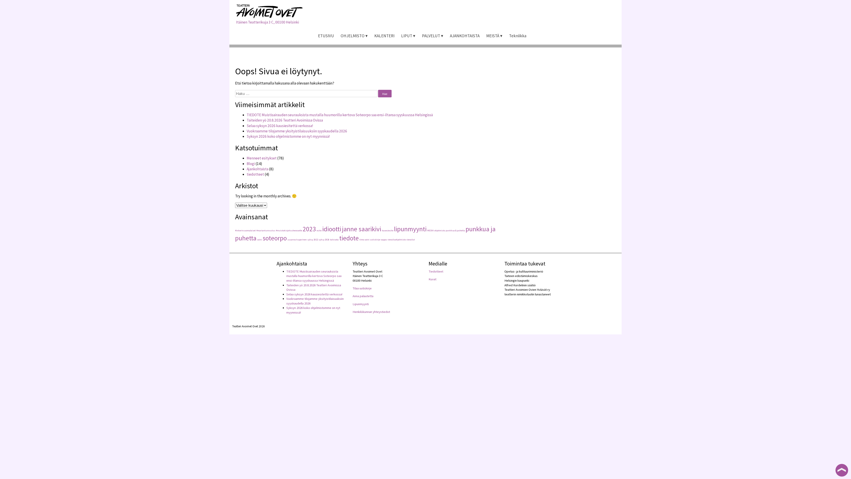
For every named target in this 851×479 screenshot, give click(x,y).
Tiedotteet (436, 271)
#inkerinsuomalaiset (245, 230)
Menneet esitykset (262, 158)
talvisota (334, 239)
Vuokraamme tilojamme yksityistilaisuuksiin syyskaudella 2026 (297, 131)
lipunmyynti (410, 229)
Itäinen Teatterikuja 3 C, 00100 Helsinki (267, 22)
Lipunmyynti (361, 304)
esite (319, 230)
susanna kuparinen (297, 239)
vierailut (410, 239)
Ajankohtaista (257, 169)
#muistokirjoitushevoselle (289, 230)
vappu (384, 239)
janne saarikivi (361, 229)
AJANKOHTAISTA (465, 35)
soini (259, 239)
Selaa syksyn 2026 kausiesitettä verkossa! (280, 125)
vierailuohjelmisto (397, 239)
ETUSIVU (326, 35)
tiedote (349, 238)
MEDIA (430, 230)
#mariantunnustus (265, 230)
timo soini (364, 239)
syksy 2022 (312, 239)
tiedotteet (255, 174)
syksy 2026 (324, 239)
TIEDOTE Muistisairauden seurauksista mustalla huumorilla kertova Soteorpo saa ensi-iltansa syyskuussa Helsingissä (340, 114)
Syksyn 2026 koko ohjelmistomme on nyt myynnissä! (288, 136)
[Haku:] (306, 93)
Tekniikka (517, 35)
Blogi (251, 163)
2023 (309, 229)
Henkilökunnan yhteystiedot (371, 312)
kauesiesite (387, 230)
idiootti (331, 229)
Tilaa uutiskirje (362, 288)
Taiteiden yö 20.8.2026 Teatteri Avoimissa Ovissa (285, 120)
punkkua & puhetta (455, 230)
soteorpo (275, 238)
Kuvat (432, 279)
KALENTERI (384, 35)
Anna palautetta (363, 296)
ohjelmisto (439, 230)
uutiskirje (375, 239)
